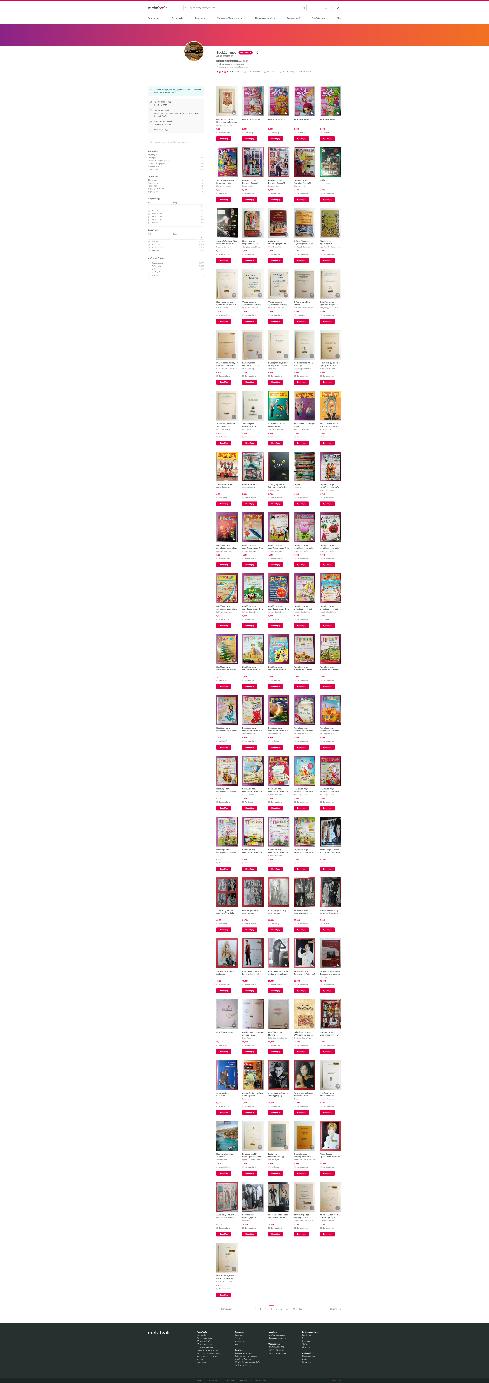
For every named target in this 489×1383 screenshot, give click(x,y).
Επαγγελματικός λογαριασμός (209, 1350)
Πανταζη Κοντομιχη (223, 429)
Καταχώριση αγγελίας (244, 1353)
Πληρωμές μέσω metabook (208, 1353)
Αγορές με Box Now (243, 1359)
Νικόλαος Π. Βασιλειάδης (303, 247)
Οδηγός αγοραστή (204, 1344)
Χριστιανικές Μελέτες (250, 308)
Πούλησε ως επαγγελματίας (247, 1356)
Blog (237, 1344)
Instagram (306, 1341)
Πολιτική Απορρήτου (246, 1380)
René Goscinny (325, 429)
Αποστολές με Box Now (207, 1356)
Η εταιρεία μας (308, 1356)
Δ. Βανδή (297, 1099)
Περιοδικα (297, 487)
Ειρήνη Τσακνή (247, 1038)
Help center (202, 1335)
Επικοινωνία (201, 1363)
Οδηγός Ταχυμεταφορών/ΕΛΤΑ (247, 1362)
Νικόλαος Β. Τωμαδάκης (328, 368)
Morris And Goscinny (301, 429)
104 (293, 1309)
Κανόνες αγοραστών (277, 1353)
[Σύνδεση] (338, 8)
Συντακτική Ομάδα (249, 794)
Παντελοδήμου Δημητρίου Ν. (226, 368)
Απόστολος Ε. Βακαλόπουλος (304, 1160)
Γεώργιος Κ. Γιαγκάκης (224, 1281)
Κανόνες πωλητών (276, 1350)
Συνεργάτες (307, 1362)
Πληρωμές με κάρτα (277, 1338)
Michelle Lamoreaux (223, 186)
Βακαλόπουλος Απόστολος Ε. (304, 1220)
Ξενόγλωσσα (318, 18)
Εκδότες (238, 1338)
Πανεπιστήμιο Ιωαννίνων (302, 368)
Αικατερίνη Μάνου (248, 487)
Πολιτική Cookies (261, 1380)
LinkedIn (306, 1347)
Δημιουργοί (239, 1341)
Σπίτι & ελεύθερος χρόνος (230, 18)
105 (300, 1309)
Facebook (306, 1335)
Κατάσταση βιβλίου (243, 1365)
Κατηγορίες (239, 1335)
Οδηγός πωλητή (203, 1341)
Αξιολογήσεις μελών (277, 1335)
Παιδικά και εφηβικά (265, 18)
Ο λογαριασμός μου (205, 1347)
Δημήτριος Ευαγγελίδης (302, 1038)
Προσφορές (154, 18)
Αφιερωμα (246, 1220)
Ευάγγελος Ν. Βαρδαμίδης (277, 1038)
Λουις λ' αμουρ (325, 183)
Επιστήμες (200, 18)
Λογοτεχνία (177, 18)
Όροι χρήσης (231, 1380)
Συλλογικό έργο (247, 186)
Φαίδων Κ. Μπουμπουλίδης (303, 308)
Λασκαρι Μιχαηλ (274, 1160)
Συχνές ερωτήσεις (204, 1338)
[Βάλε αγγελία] (326, 8)
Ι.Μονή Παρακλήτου (275, 247)
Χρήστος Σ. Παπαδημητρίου (252, 1160)
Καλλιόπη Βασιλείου (327, 490)
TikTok (305, 1344)
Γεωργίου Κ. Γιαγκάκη (327, 1099)
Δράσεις (200, 1359)
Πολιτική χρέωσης (276, 1347)
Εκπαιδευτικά (293, 18)
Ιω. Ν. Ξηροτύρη (248, 368)
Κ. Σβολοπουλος (222, 308)
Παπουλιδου (272, 368)
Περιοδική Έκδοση (222, 247)
